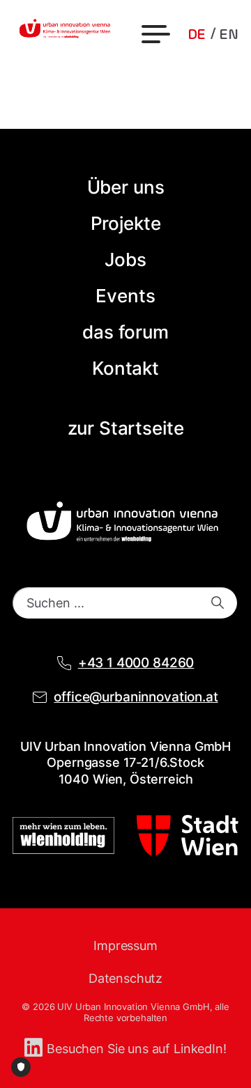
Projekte (126, 223)
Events (125, 295)
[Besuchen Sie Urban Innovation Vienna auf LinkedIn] (35, 1048)
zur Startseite (126, 428)
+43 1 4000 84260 (136, 663)
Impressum (125, 945)
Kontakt (125, 368)
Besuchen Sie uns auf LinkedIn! (137, 1048)
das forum (125, 332)
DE (197, 34)
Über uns (126, 187)
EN (228, 34)
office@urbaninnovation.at (136, 697)
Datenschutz (125, 978)
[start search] (217, 602)
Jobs (125, 259)
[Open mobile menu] (158, 34)
